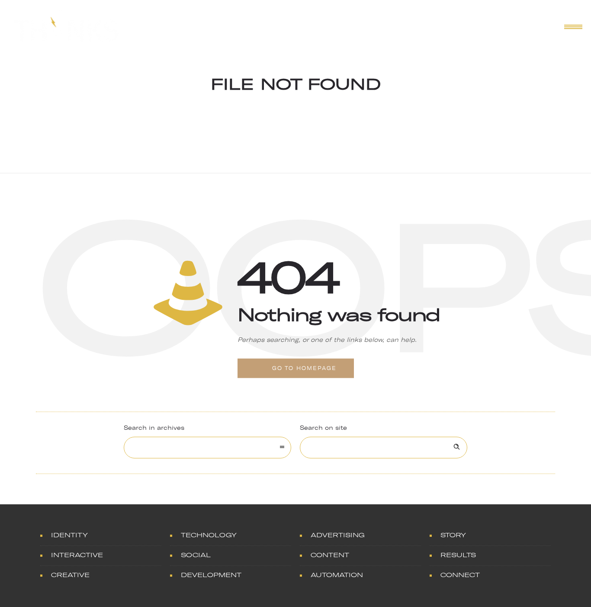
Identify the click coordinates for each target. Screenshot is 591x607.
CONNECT (460, 575)
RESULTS (458, 555)
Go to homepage (304, 368)
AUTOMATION (337, 575)
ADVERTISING (338, 535)
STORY (453, 535)
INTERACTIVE (77, 555)
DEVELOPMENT (211, 575)
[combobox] (207, 447)
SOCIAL (196, 555)
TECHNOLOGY (209, 535)
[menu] (571, 26)
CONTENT (330, 555)
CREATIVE (70, 575)
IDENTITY (69, 535)
